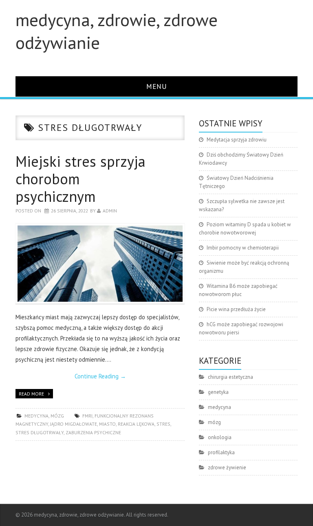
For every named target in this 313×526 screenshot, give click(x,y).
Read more (31, 394)
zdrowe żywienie (227, 467)
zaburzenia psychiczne (93, 432)
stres (163, 424)
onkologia (219, 437)
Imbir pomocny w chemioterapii (243, 247)
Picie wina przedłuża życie (236, 309)
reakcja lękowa (136, 424)
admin (110, 211)
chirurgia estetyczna (230, 377)
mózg (57, 416)
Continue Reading (100, 376)
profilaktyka (221, 452)
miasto (107, 424)
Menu (156, 86)
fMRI (87, 416)
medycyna (36, 416)
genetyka (218, 392)
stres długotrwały (39, 432)
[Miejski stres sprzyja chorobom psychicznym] (100, 263)
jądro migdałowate (73, 424)
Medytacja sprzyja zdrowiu (237, 139)
